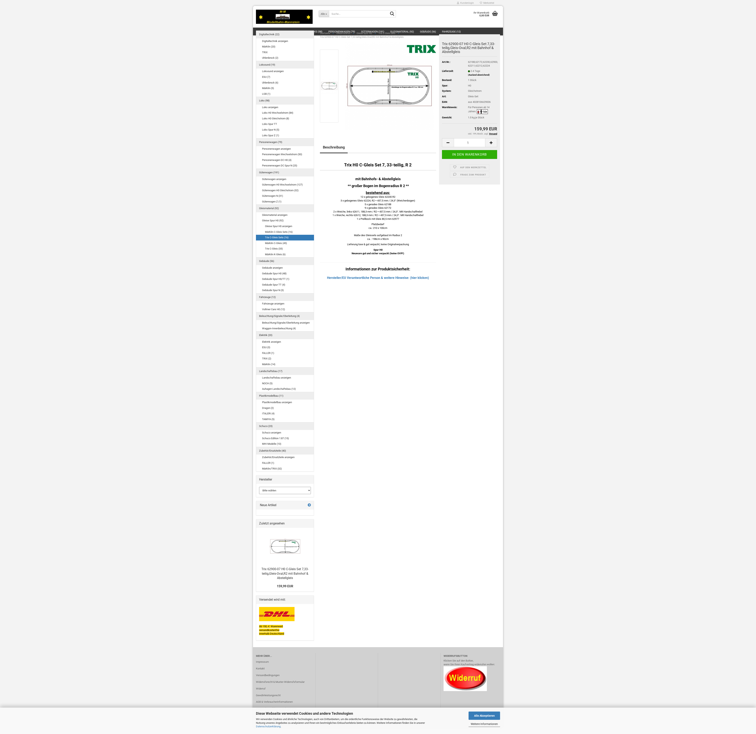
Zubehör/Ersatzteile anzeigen (278, 457)
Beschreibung (334, 147)
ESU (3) (266, 347)
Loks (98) (264, 100)
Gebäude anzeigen (272, 267)
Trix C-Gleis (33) (274, 248)
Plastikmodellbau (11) (271, 395)
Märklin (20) (268, 46)
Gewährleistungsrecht (268, 695)
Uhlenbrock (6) (270, 82)
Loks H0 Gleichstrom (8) (275, 118)
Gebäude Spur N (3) (273, 290)
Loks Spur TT (269, 123)
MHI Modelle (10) (271, 443)
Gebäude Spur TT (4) (273, 284)
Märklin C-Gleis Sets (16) (279, 231)
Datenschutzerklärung (268, 726)
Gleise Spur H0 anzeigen (278, 226)
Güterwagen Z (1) (272, 201)
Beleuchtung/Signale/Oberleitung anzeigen (286, 322)
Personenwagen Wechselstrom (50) (282, 154)
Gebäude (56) (266, 261)
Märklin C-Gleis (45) (276, 243)
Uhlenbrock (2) (270, 57)
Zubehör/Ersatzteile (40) (272, 450)
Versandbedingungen (268, 675)
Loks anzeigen (270, 107)
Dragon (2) (268, 407)
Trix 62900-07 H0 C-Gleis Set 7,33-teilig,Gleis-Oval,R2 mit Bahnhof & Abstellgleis (285, 573)
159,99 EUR (285, 586)
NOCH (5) (267, 383)
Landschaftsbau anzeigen (276, 377)
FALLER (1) (268, 353)
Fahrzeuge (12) (267, 297)
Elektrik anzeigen (271, 341)
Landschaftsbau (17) (271, 371)
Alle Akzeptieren (484, 715)
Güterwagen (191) (269, 172)
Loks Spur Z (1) (270, 135)
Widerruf (261, 688)
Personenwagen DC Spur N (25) (279, 165)
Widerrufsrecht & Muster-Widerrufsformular (280, 681)
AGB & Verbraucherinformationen (274, 701)
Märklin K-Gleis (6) (275, 254)
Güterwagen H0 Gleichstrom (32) (280, 190)
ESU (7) (266, 76)
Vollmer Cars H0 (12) (273, 309)
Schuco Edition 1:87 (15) (275, 438)
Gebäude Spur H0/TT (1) (275, 278)
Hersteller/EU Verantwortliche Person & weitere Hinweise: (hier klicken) (378, 278)
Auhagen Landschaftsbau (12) (279, 388)
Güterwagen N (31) (272, 195)
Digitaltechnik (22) (269, 34)
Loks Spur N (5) (270, 129)
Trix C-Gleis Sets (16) (277, 237)
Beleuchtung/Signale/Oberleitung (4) (279, 316)
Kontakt (260, 668)
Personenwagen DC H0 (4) (277, 160)
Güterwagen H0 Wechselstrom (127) (282, 184)
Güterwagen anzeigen (274, 179)
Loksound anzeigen (273, 71)
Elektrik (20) (265, 335)
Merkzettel (488, 3)
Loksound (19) (267, 64)
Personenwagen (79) (270, 142)
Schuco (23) (266, 426)
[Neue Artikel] (309, 505)
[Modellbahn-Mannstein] (284, 17)
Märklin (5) (268, 88)
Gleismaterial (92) (269, 208)
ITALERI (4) (268, 413)
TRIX (265, 52)
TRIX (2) (266, 358)
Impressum (262, 661)
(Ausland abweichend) (479, 75)
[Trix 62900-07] (389, 85)
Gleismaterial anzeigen (274, 214)
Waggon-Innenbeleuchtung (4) (279, 328)
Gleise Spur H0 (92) (273, 220)
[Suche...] (392, 14)
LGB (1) (266, 93)
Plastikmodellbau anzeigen (277, 402)
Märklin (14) (268, 364)
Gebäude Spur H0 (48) (274, 273)
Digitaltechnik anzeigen (275, 41)
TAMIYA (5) (268, 419)
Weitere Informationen (484, 724)
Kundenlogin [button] (466, 3)
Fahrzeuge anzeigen (273, 303)
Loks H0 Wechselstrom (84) (277, 112)
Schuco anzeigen (271, 432)
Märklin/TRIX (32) (272, 468)
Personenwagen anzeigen (276, 148)
